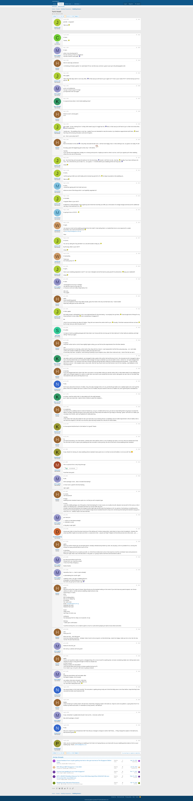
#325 (139, 355)
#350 (139, 740)
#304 (139, 60)
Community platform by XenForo (96, 799)
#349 (139, 725)
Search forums (61, 6)
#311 (139, 157)
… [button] (59, 16)
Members (76, 4)
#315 (139, 209)
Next (76, 16)
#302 (139, 34)
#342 (139, 629)
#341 (139, 585)
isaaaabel (59, 779)
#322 (139, 308)
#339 (139, 557)
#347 (139, 699)
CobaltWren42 (60, 768)
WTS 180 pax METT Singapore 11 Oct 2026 (69, 767)
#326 (139, 368)
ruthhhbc (58, 784)
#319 (139, 266)
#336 (139, 514)
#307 (139, 98)
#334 (139, 476)
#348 (139, 712)
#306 (139, 85)
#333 (139, 462)
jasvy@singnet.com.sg (73, 603)
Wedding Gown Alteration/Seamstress (68, 782)
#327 (139, 381)
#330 (139, 423)
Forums (61, 4)
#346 (139, 687)
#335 (139, 491)
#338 (139, 541)
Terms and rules (120, 797)
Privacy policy (128, 797)
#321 (139, 296)
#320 (139, 279)
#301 (139, 19)
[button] (72, 3)
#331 (139, 436)
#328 (139, 394)
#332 (139, 449)
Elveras (58, 773)
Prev (55, 16)
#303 (139, 47)
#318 (139, 253)
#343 (139, 643)
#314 (139, 195)
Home (54, 4)
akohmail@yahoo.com (81, 744)
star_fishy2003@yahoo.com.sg (73, 231)
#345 (139, 671)
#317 (139, 238)
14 (73, 16)
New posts (54, 6)
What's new (68, 4)
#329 (139, 406)
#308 (139, 111)
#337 (139, 528)
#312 (139, 170)
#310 (139, 139)
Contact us (113, 797)
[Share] (136, 19)
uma (54, 13)
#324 (139, 340)
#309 (139, 124)
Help (133, 797)
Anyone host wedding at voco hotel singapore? (71, 771)
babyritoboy (59, 763)
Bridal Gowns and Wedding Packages (75, 784)
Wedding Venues (71, 763)
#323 (139, 327)
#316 (139, 222)
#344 (139, 655)
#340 (139, 569)
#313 (139, 183)
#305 (139, 73)
